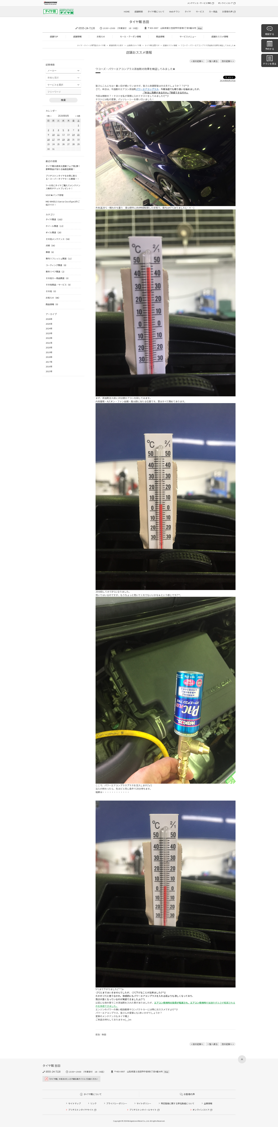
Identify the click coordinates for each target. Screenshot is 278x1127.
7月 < (48, 115)
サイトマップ (74, 1103)
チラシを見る (269, 63)
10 (53, 134)
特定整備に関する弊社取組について (177, 1103)
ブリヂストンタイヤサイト (80, 1109)
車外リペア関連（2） (56, 271)
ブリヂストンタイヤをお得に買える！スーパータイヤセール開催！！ (62, 177)
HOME (127, 11)
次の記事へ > (228, 61)
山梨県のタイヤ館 (134, 45)
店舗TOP (54, 36)
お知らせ (101, 36)
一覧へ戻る (212, 61)
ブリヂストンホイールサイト (143, 1109)
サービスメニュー (188, 36)
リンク (93, 1103)
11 (58, 134)
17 (53, 139)
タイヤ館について (156, 11)
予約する (269, 48)
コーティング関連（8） (57, 265)
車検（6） (50, 252)
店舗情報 (77, 36)
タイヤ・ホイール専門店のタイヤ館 (91, 45)
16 (48, 139)
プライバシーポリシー (116, 1103)
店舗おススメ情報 (219, 36)
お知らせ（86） (53, 297)
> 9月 (77, 115)
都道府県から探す (116, 45)
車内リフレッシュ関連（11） (59, 258)
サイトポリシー (144, 1103)
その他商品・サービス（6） (59, 284)
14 (73, 134)
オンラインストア (225, 3)
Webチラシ (174, 11)
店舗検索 (138, 11)
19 (63, 139)
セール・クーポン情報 (130, 36)
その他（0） (51, 291)
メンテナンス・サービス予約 (199, 3)
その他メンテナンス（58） (58, 239)
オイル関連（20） (54, 232)
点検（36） (51, 245)
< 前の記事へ (197, 61)
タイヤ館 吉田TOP (152, 45)
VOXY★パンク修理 (54, 195)
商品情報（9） (52, 304)
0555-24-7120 (87, 28)
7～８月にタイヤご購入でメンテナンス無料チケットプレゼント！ (63, 187)
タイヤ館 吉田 (139, 21)
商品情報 (160, 36)
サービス (200, 11)
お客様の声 (227, 11)
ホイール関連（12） (55, 225)
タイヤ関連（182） (55, 219)
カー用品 (213, 11)
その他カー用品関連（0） (58, 278)
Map (200, 28)
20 (68, 139)
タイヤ (188, 11)
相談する (269, 34)
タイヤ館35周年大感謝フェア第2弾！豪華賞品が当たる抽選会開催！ (63, 167)
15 (78, 134)
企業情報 (208, 1103)
